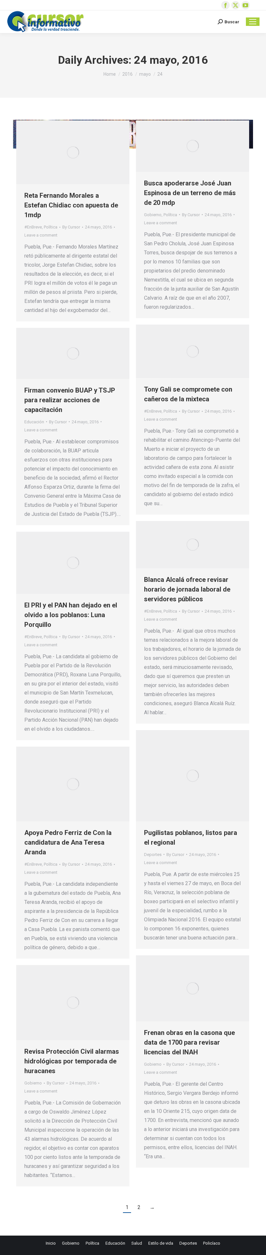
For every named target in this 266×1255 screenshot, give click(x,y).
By (71, 227)
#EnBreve (33, 227)
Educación (34, 421)
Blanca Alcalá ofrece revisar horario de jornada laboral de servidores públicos (187, 589)
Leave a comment (40, 235)
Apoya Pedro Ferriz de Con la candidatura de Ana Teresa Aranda (68, 842)
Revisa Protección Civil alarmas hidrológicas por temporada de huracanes (71, 1061)
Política (50, 227)
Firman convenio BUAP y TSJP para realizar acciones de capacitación (69, 400)
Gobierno (153, 214)
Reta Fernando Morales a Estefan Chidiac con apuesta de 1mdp (71, 205)
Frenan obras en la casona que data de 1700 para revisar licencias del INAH (189, 1042)
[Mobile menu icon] (253, 21)
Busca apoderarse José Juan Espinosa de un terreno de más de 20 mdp (190, 192)
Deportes (153, 854)
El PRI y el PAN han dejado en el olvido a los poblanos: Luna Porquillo (70, 614)
